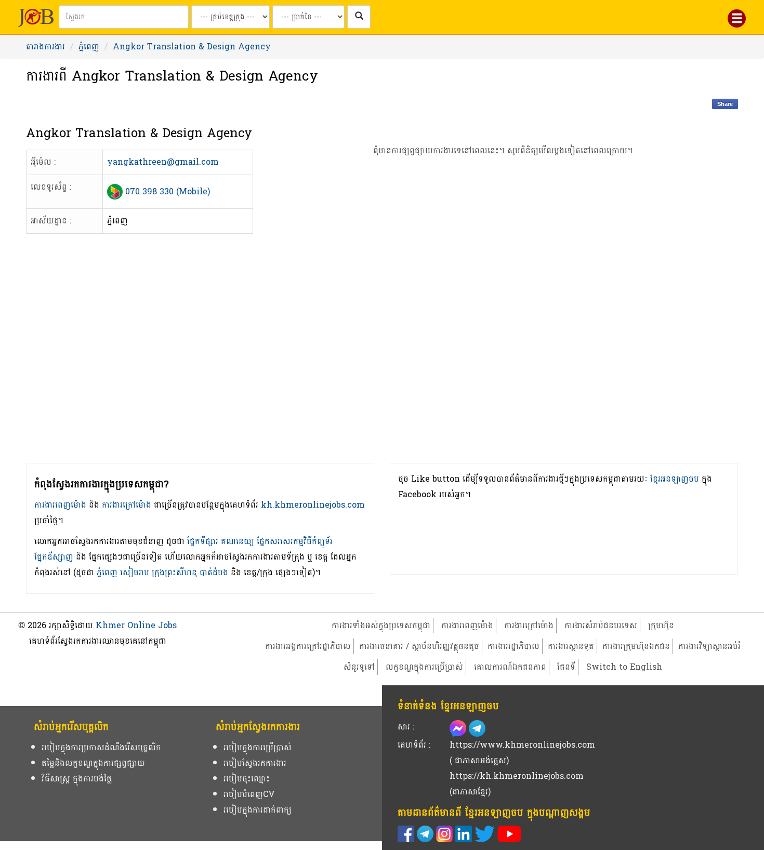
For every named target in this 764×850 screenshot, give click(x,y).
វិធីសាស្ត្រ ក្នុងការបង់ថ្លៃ (77, 778)
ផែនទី (566, 666)
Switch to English (624, 666)
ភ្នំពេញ (88, 46)
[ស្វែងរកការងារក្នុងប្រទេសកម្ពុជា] (359, 17)
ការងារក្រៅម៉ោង (126, 504)
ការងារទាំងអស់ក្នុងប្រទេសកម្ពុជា (381, 625)
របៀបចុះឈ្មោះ (246, 778)
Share (725, 104)
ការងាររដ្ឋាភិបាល (513, 646)
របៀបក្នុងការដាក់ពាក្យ (257, 809)
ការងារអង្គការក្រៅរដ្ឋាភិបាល (308, 646)
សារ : (406, 726)
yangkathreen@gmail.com (163, 161)
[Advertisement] (503, 327)
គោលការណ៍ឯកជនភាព (510, 666)
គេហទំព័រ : (414, 744)
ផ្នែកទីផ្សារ (202, 541)
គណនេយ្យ (237, 541)
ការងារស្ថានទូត (571, 646)
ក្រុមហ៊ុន (661, 625)
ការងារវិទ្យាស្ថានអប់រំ (709, 646)
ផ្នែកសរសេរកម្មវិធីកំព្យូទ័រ (295, 541)
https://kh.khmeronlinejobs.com (517, 775)
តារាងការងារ (45, 46)
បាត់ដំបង (214, 572)
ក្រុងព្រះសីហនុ (174, 572)
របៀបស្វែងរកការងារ (254, 763)
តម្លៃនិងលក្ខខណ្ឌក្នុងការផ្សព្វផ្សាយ (93, 763)
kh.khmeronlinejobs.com (313, 504)
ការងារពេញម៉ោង (60, 504)
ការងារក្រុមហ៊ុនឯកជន (636, 646)
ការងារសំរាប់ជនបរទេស (600, 625)
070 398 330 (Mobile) (167, 191)
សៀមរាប (134, 572)
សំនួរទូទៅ (359, 666)
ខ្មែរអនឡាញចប (674, 478)
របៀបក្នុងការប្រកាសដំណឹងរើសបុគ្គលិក (101, 747)
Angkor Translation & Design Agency (192, 46)
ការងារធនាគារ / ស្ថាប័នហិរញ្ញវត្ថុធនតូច (419, 646)
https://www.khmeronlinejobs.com (522, 744)
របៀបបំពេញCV (249, 794)
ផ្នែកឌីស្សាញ (53, 556)
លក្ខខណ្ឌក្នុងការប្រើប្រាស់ (424, 666)
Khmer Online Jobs (136, 625)
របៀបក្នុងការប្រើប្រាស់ (257, 747)
